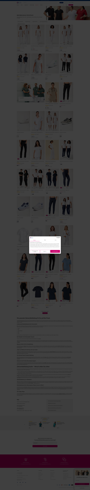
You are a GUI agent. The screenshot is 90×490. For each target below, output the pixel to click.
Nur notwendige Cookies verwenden (35, 251)
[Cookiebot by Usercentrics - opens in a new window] (57, 237)
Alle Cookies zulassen (55, 251)
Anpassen (44, 251)
